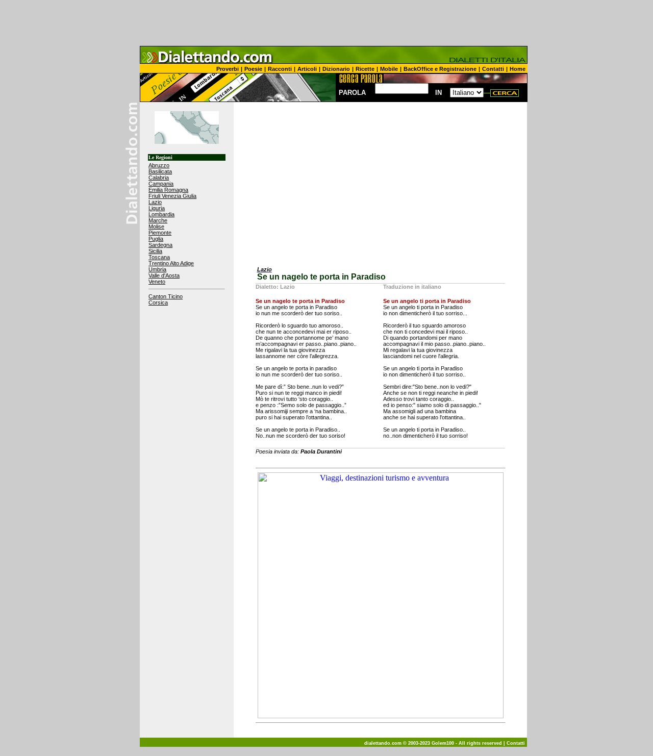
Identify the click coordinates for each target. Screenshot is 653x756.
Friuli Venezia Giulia (172, 196)
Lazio (155, 202)
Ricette (365, 69)
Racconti (280, 69)
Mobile (389, 69)
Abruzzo (158, 165)
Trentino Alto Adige (171, 263)
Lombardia (161, 214)
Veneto (156, 282)
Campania (160, 184)
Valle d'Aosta (164, 275)
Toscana (159, 257)
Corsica (158, 302)
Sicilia (155, 251)
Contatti (493, 69)
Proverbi (227, 69)
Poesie (253, 69)
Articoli (307, 69)
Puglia (155, 239)
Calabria (158, 177)
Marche (157, 220)
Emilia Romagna (168, 190)
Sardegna (160, 245)
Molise (156, 226)
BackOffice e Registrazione (440, 69)
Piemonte (159, 233)
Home (517, 69)
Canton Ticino (165, 296)
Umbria (157, 269)
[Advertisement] (326, 23)
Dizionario (336, 69)
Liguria (156, 208)
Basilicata (160, 171)
